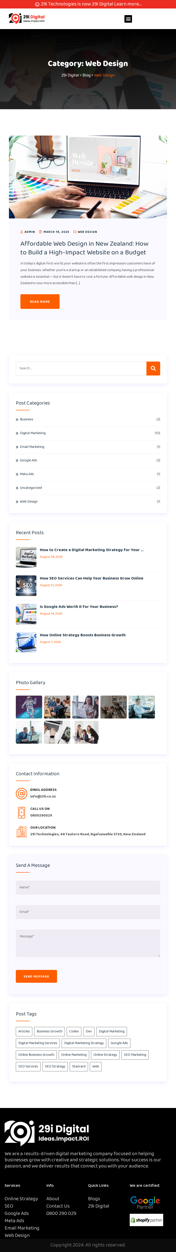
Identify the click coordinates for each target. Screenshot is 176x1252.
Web (95, 1066)
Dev (89, 1031)
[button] (128, 19)
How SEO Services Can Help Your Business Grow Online (91, 578)
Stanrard (78, 1066)
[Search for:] (88, 369)
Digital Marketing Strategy (84, 1043)
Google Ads (28, 460)
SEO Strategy (55, 1066)
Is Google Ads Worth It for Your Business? (79, 607)
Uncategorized (31, 488)
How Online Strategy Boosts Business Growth (83, 635)
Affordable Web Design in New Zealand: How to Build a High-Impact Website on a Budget (84, 248)
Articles (24, 1031)
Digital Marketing (33, 433)
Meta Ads (27, 474)
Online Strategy (105, 1055)
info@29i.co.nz (43, 796)
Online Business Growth (36, 1055)
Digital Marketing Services (37, 1043)
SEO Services (28, 1066)
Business (26, 419)
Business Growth (49, 1031)
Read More (40, 301)
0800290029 (41, 815)
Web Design (87, 232)
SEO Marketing (135, 1055)
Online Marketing (74, 1055)
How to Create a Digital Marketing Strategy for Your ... (91, 550)
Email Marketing (32, 447)
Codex (74, 1031)
